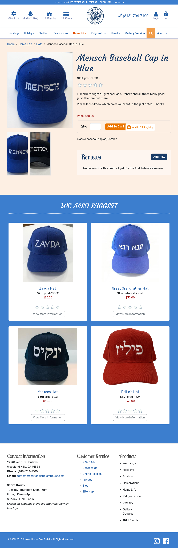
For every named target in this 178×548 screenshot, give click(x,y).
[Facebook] (166, 541)
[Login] (156, 14)
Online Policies (92, 473)
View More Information (48, 314)
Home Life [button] (79, 33)
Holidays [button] (29, 33)
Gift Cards (66, 18)
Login (156, 18)
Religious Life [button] (98, 33)
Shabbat (128, 476)
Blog (85, 485)
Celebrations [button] (61, 33)
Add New (159, 156)
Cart (166, 16)
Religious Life (132, 496)
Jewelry (128, 503)
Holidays (128, 469)
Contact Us (90, 468)
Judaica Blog (30, 18)
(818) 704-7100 (135, 16)
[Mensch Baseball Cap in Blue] (40, 89)
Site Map (88, 491)
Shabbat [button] (43, 33)
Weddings (129, 463)
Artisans (164, 33)
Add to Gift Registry (142, 127)
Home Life (129, 489)
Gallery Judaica (128, 511)
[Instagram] (156, 541)
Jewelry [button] (115, 33)
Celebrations (131, 483)
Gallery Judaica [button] (135, 33)
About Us (13, 18)
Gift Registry (49, 18)
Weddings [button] (14, 33)
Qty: (84, 126)
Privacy (87, 479)
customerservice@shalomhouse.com (40, 476)
